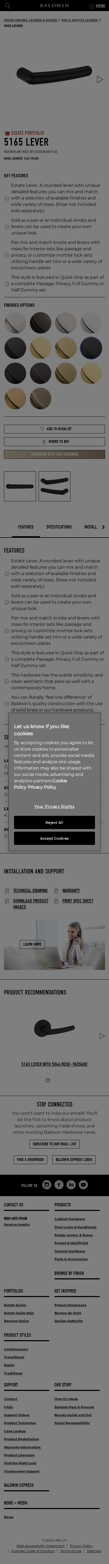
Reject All (54, 822)
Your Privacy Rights (54, 806)
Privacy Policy (42, 787)
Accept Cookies (54, 838)
